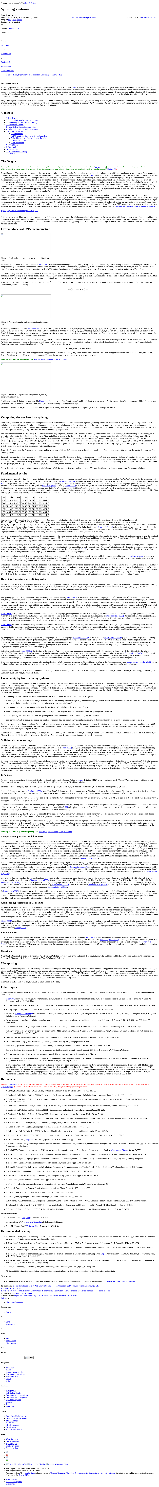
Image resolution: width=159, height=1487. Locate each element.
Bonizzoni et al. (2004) (79, 867)
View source (11, 1341)
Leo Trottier (5, 45)
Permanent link (12, 1448)
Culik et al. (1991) (67, 481)
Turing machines (136, 556)
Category (4, 1298)
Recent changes (12, 1420)
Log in (8, 1312)
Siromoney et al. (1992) (39, 880)
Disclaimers (10, 1484)
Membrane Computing (24, 1014)
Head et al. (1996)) (105, 527)
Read (8, 1338)
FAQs (8, 1379)
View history (11, 1343)
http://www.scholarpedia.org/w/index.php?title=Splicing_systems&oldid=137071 (46, 1296)
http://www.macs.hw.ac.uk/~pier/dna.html (123, 1281)
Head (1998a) (6, 625)
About (8, 1370)
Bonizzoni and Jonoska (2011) (139, 662)
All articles (10, 1423)
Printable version (12, 1446)
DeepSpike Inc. (30, 3)
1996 (3, 483)
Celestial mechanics (13, 1393)
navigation (12, 20)
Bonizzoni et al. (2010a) (57, 887)
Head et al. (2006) (49, 486)
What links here (12, 1439)
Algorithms (30, 1139)
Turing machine (32, 1226)
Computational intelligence (16, 1397)
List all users (11, 1427)
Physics (9, 1402)
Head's (80, 780)
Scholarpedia (12, 1084)
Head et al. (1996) (133, 206)
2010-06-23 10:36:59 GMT (23, 1293)
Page (8, 1322)
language (98, 167)
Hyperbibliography (7, 1087)
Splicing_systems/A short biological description (19, 211)
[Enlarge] (2, 256)
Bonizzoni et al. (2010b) (10, 882)
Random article (12, 1376)
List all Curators (12, 1425)
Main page (10, 1367)
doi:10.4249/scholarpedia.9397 (84, 17)
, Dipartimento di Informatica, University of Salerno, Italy (34, 75)
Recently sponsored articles (16, 1418)
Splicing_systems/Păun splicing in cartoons (50, 359)
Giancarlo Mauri (7, 71)
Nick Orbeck (6, 54)
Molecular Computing (14, 1302)
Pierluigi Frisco (7, 66)
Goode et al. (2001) (81, 637)
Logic (103, 1254)
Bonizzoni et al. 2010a (89, 858)
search (19, 20)
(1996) (83, 549)
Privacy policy (11, 1479)
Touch (8, 1404)
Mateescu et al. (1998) (115, 616)
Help (8, 1381)
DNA (74, 87)
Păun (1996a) (33, 328)
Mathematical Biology (119, 1150)
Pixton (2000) (70, 486)
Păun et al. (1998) (148, 206)
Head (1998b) (6, 614)
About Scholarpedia (14, 1482)
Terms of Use (24, 1475)
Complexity (10, 999)
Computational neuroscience (17, 1395)
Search (3, 1352)
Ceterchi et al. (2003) (60, 885)
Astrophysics (11, 1391)
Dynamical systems (13, 1400)
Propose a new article (14, 1372)
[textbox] (76, 267)
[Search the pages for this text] (29, 1357)
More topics (10, 1406)
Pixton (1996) (44, 401)
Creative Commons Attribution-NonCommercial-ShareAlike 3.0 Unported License (82, 1473)
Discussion (10, 1324)
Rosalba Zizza (13, 28)
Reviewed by (6, 1288)
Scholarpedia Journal (14, 1429)
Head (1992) (67, 748)
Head (92, 175)
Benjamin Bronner (8, 62)
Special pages (11, 1444)
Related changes (12, 1441)
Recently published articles (16, 1416)
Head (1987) (111, 169)
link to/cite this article (149, 17)
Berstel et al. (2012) (11, 891)
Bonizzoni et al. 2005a (133, 653)
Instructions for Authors (15, 1374)
